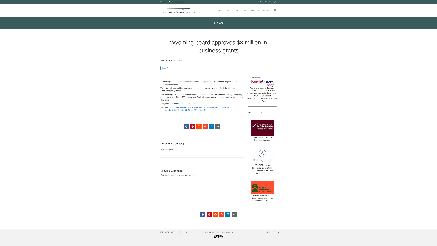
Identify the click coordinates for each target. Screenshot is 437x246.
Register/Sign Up (265, 2)
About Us (266, 10)
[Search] (275, 10)
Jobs (236, 10)
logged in (174, 175)
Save (164, 68)
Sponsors (244, 10)
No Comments (178, 60)
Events (228, 10)
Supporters (255, 10)
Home (220, 10)
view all (258, 77)
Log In (275, 2)
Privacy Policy (273, 232)
